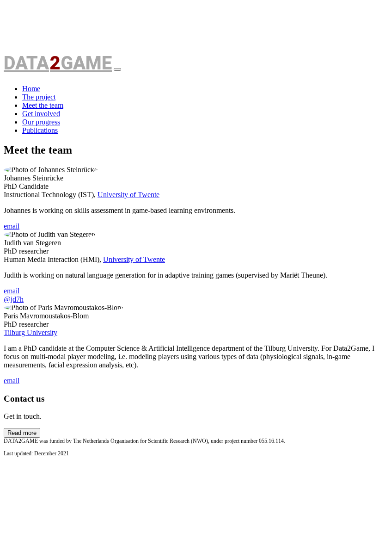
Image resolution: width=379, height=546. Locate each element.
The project (38, 97)
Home (31, 89)
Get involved (41, 114)
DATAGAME (58, 63)
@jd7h (14, 299)
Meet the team (42, 105)
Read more (22, 432)
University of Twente (128, 195)
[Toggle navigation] (117, 69)
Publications (40, 130)
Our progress (41, 122)
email (11, 226)
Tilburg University (30, 332)
